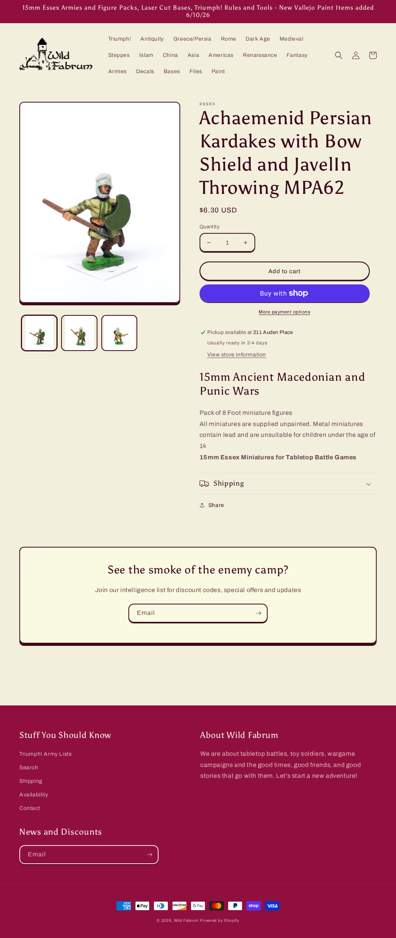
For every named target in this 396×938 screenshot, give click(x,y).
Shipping (31, 781)
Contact (29, 808)
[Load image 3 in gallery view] (119, 333)
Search (28, 767)
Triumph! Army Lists (45, 754)
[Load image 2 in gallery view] (79, 333)
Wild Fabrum (186, 920)
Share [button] (216, 505)
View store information (236, 355)
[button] (338, 55)
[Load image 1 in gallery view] (39, 333)
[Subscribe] (258, 613)
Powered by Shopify (219, 920)
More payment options (284, 312)
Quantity (210, 226)
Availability (33, 795)
